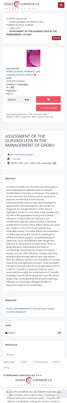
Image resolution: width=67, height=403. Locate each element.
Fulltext (11, 332)
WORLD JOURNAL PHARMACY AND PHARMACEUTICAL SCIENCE (24, 23)
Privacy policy (41, 361)
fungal (50, 308)
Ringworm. (21, 311)
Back (57, 37)
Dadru (9, 308)
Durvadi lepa (39, 308)
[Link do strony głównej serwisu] (21, 4)
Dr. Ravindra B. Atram (22, 154)
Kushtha (10, 311)
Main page (8, 361)
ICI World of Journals (16, 18)
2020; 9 (15, 28)
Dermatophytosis (23, 308)
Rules (24, 361)
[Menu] (61, 5)
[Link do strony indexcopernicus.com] (33, 380)
